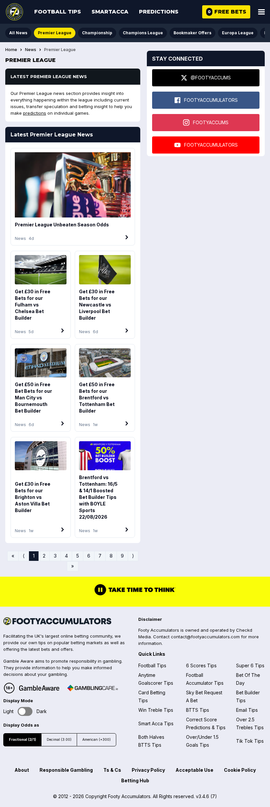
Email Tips (247, 710)
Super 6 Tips (250, 665)
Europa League (238, 32)
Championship (97, 32)
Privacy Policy (148, 770)
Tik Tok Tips (250, 741)
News (30, 49)
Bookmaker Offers (192, 32)
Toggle (25, 711)
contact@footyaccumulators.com (205, 636)
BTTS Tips (197, 710)
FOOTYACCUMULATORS (211, 100)
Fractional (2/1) (22, 739)
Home (11, 49)
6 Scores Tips (201, 665)
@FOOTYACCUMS (211, 77)
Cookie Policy (240, 770)
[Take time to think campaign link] (135, 595)
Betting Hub (135, 780)
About (21, 770)
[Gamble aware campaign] (39, 688)
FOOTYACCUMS (211, 122)
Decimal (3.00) (59, 739)
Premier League (54, 32)
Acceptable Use (194, 770)
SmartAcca (110, 12)
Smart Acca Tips (156, 723)
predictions (34, 113)
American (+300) (96, 739)
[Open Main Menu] (261, 11)
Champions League (143, 32)
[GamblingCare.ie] (92, 688)
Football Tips (57, 12)
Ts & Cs (112, 770)
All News (18, 32)
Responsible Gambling (66, 770)
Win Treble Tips (155, 710)
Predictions (158, 12)
